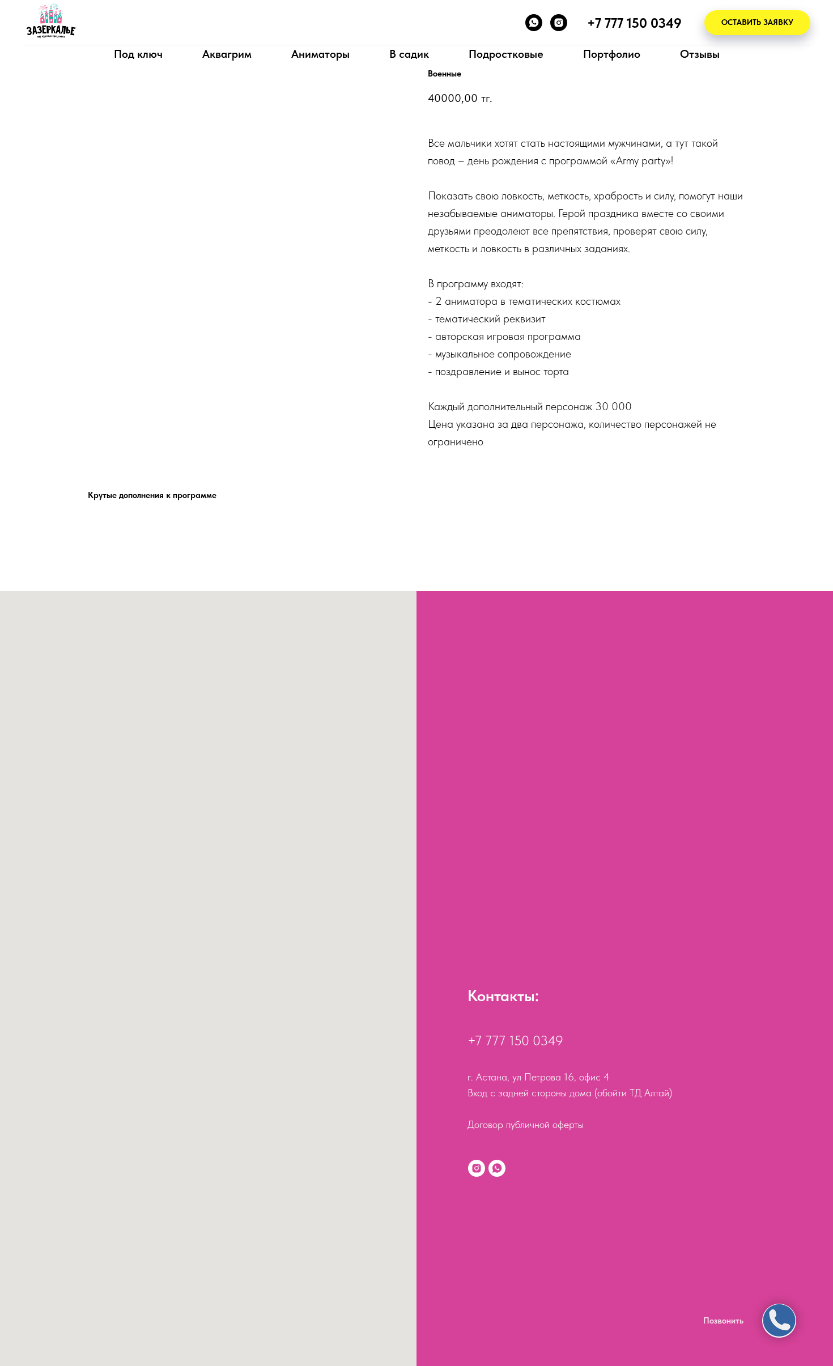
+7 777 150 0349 (515, 1040)
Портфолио (611, 54)
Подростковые (506, 54)
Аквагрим (227, 54)
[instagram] (558, 22)
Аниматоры (320, 54)
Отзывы (700, 54)
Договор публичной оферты (526, 1124)
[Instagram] (476, 1168)
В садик (409, 54)
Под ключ (138, 54)
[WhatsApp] (496, 1168)
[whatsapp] (533, 22)
